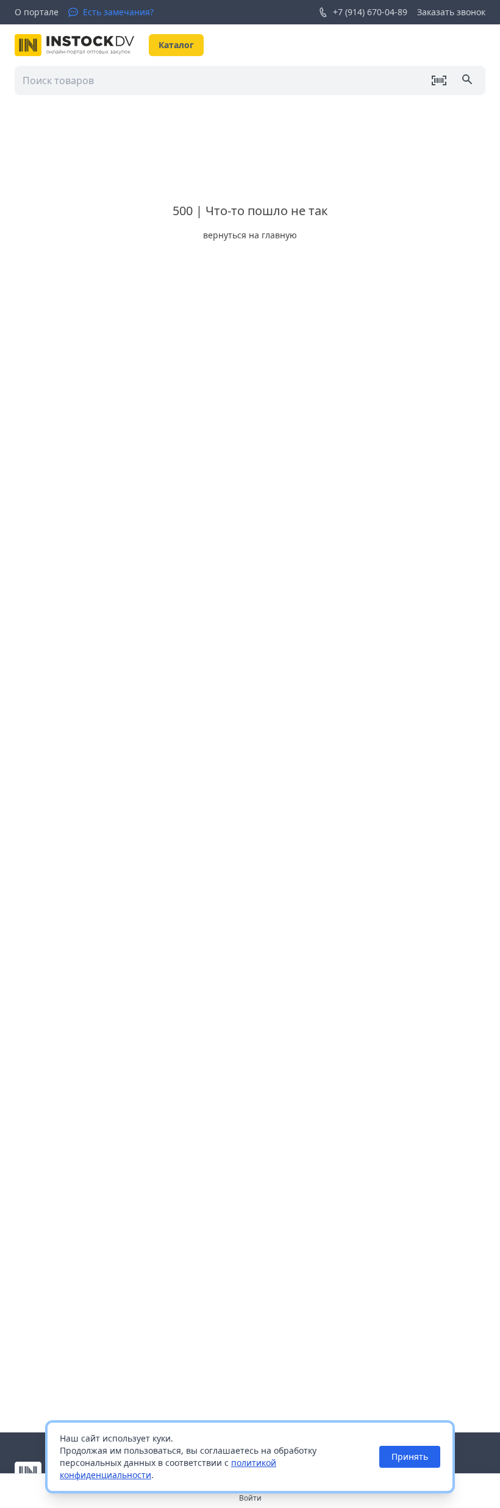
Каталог (176, 45)
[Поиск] (468, 80)
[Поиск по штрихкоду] (439, 80)
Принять (409, 1456)
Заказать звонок (451, 12)
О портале (37, 12)
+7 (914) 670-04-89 (370, 12)
